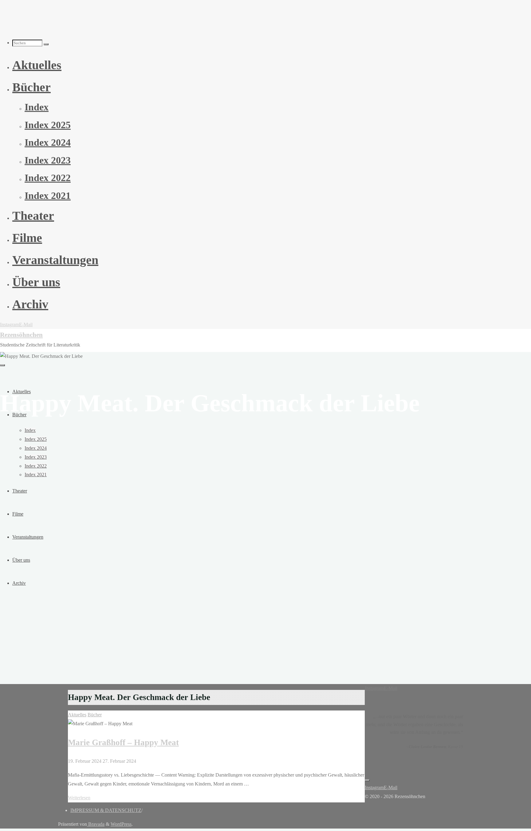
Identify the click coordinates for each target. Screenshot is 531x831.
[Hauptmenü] (2, 365)
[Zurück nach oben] (367, 780)
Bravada (95, 824)
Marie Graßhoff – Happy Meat (123, 742)
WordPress (121, 824)
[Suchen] (46, 44)
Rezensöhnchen (21, 334)
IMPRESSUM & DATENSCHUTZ (105, 810)
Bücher (95, 714)
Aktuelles (77, 714)
